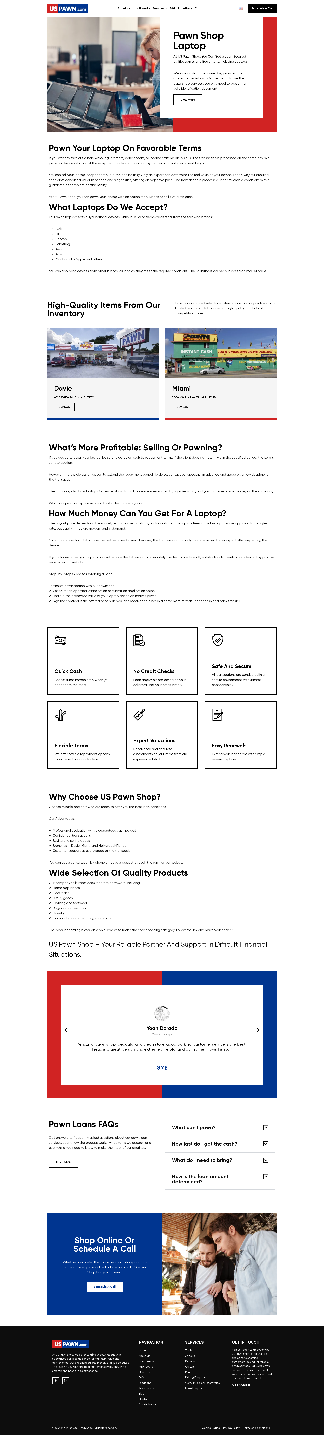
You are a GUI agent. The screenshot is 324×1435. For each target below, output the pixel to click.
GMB (162, 1068)
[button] (65, 1030)
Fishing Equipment (196, 1377)
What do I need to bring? (202, 1160)
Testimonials (146, 1388)
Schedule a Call (262, 8)
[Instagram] (65, 1380)
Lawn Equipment (195, 1388)
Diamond (191, 1361)
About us (124, 8)
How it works (141, 8)
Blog (141, 1393)
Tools (188, 1350)
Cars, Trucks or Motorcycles (202, 1382)
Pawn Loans (146, 1366)
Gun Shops (145, 1372)
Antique (190, 1355)
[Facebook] (55, 1380)
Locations (185, 8)
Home (142, 1350)
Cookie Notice (148, 1404)
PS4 (187, 1372)
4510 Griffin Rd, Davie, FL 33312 (74, 397)
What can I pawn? (193, 1128)
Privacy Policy (231, 1427)
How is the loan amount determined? (200, 1179)
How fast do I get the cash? (204, 1144)
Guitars (190, 1366)
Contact (201, 8)
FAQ (173, 8)
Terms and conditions (256, 1427)
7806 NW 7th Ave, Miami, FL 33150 (194, 397)
